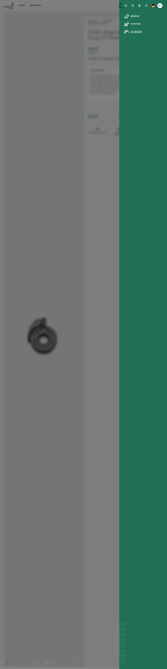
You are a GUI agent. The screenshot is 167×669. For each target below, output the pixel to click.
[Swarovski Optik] (9, 5)
